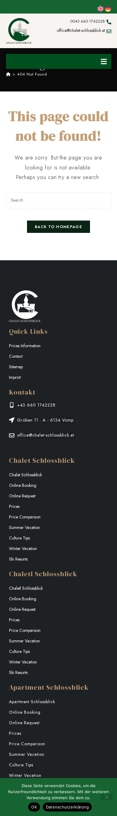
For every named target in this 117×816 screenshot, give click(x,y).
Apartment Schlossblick (32, 702)
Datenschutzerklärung (67, 807)
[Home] (8, 74)
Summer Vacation (24, 527)
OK (34, 807)
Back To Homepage (58, 227)
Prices (14, 506)
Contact (15, 356)
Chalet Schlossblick (25, 475)
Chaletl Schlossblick (26, 588)
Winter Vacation (23, 549)
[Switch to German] (108, 9)
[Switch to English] (101, 9)
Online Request (22, 496)
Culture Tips (19, 538)
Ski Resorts (18, 559)
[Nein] (106, 797)
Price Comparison (24, 517)
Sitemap (16, 367)
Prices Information (24, 346)
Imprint (15, 377)
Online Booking (22, 485)
